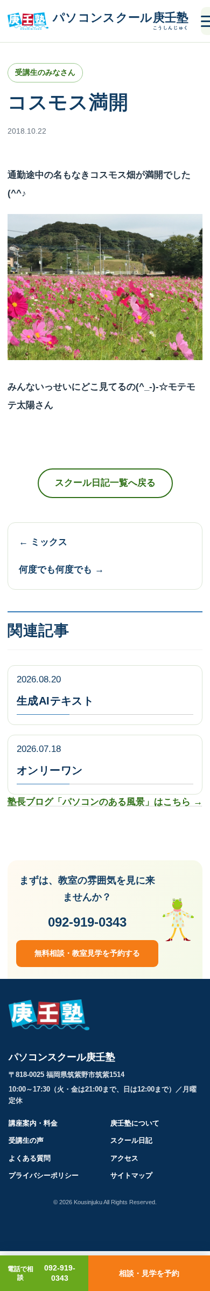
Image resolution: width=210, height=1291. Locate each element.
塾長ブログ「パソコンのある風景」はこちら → (105, 802)
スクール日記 (131, 1140)
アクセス (124, 1158)
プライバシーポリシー (44, 1175)
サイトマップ (131, 1175)
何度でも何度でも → (61, 569)
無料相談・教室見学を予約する (87, 953)
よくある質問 (30, 1158)
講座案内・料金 (33, 1123)
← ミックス (43, 542)
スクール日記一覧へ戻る (105, 483)
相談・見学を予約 (149, 1273)
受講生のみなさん (45, 72)
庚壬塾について (134, 1123)
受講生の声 (26, 1140)
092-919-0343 (87, 922)
